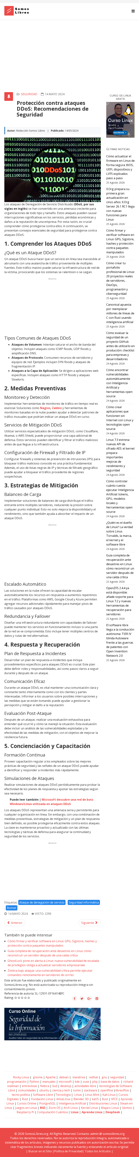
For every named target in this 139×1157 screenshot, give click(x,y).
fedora (44, 1086)
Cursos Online (26, 1103)
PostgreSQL (47, 1103)
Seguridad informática (84, 902)
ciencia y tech (61, 1090)
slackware (90, 1090)
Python (34, 1082)
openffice (106, 1090)
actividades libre (85, 1086)
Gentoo (127, 1108)
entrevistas (29, 1086)
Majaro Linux (110, 1108)
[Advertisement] (69, 46)
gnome (37, 1077)
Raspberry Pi (25, 1112)
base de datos (110, 1082)
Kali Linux (108, 1095)
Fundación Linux (42, 1099)
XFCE (114, 1099)
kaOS (95, 1099)
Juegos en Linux (26, 1108)
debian (64, 1077)
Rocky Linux (21, 1077)
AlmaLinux (63, 1099)
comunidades (27, 1090)
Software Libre (43, 1095)
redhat (93, 1077)
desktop (65, 1086)
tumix (77, 1090)
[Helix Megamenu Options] (133, 11)
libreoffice (122, 1090)
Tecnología (63, 1095)
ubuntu (44, 1090)
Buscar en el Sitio (40, 1151)
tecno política (21, 1095)
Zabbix (57, 408)
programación (16, 1082)
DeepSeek (113, 1112)
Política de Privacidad (68, 1151)
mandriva (78, 1077)
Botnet (11, 908)
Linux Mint (92, 1095)
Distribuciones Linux (103, 1103)
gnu (104, 1077)
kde (77, 1082)
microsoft (65, 1082)
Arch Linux (71, 1108)
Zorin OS (54, 1108)
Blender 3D (81, 1099)
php (95, 1082)
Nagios (45, 408)
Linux (78, 1095)
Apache (50, 1077)
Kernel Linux (89, 1108)
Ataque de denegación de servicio (41, 902)
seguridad (29, 94)
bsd (54, 1086)
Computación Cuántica (52, 1112)
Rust (25, 1099)
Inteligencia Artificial (72, 1103)
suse (86, 1082)
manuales (49, 1082)
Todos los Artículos (98, 1151)
